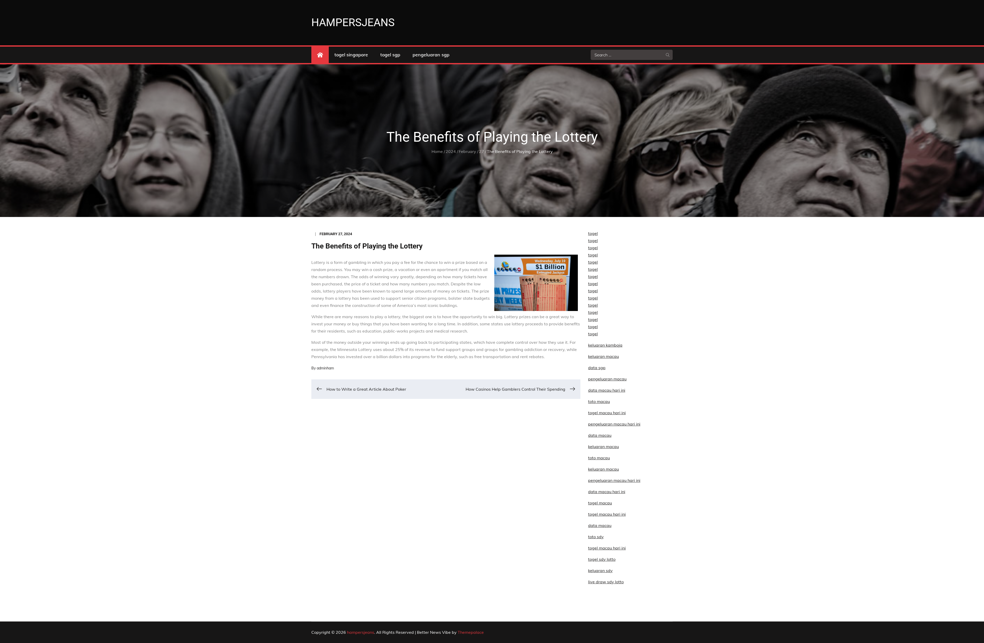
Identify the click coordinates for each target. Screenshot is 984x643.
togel (593, 233)
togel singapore (351, 55)
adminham (325, 368)
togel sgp (390, 55)
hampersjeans (353, 22)
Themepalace (471, 632)
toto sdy (596, 536)
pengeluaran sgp (431, 55)
